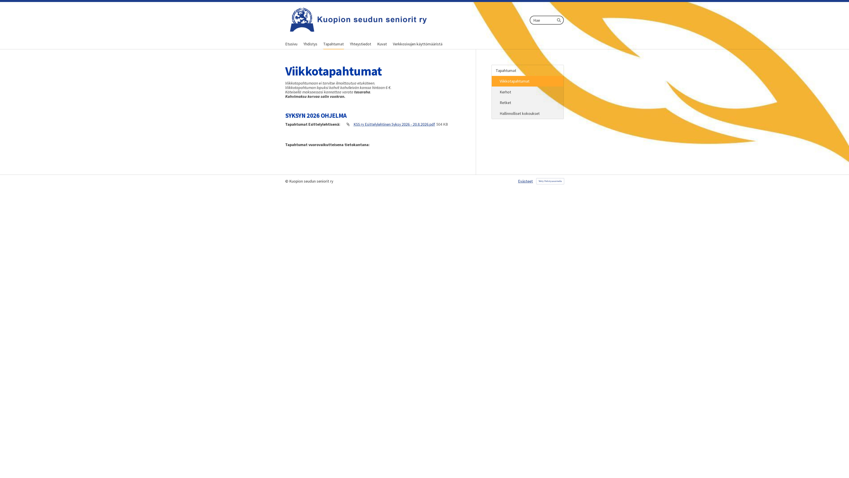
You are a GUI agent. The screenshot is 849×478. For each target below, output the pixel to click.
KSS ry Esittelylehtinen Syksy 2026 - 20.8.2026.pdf (394, 124)
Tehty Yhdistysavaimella (550, 181)
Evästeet (525, 181)
